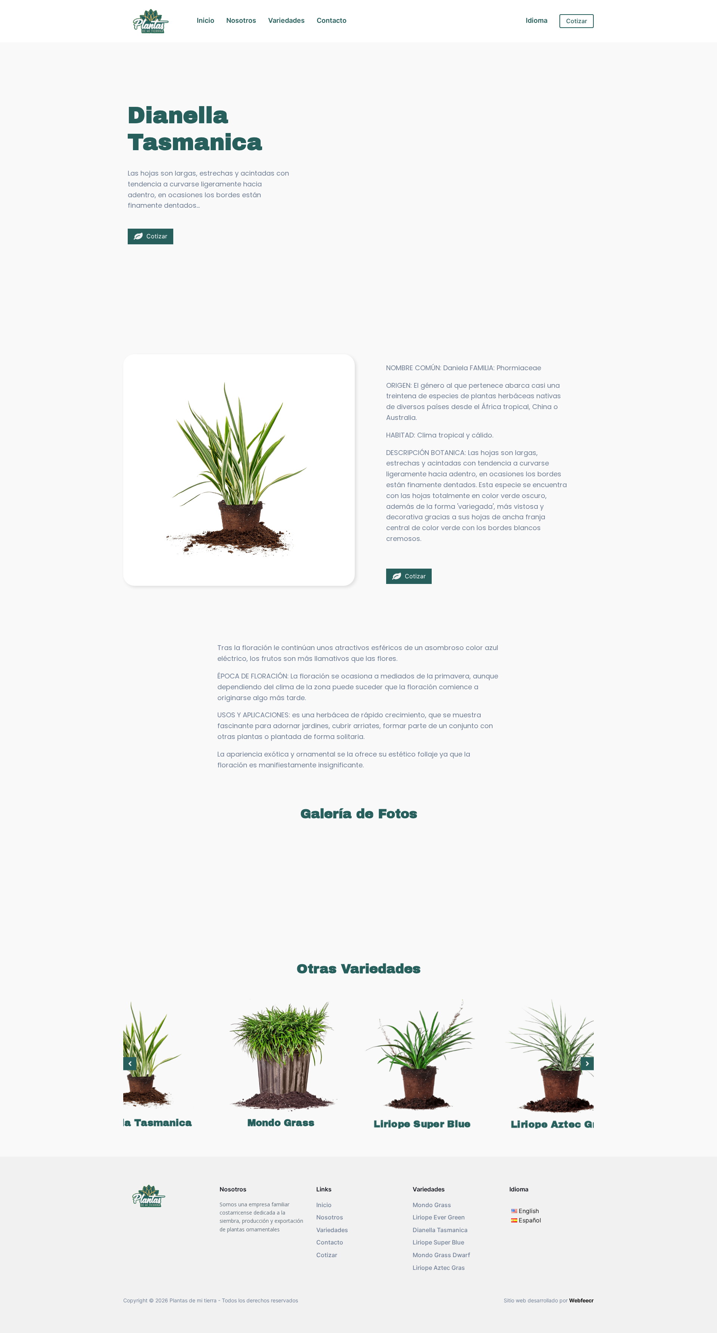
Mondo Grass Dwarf (441, 1255)
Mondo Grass (432, 1205)
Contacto (332, 20)
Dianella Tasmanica (440, 1230)
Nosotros (241, 20)
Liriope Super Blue (438, 1242)
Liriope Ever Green (439, 1217)
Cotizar (576, 21)
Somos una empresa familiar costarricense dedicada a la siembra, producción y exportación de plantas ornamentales (261, 1217)
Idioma (536, 20)
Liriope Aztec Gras (439, 1267)
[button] (150, 236)
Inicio (205, 20)
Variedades (286, 20)
